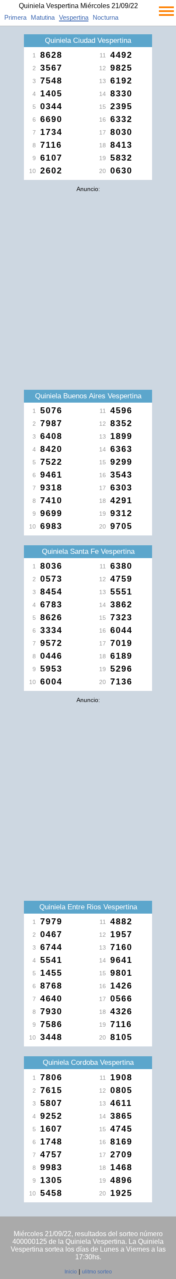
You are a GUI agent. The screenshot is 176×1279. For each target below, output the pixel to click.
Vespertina (73, 17)
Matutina (43, 17)
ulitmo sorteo (97, 1272)
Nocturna (105, 17)
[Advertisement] (88, 284)
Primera (15, 17)
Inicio (71, 1272)
